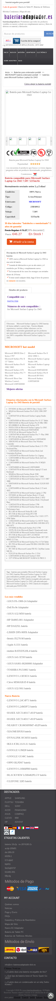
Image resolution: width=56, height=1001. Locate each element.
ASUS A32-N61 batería (19, 688)
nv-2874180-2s (25, 844)
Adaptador (30, 52)
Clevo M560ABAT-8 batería (21, 682)
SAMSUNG (20, 798)
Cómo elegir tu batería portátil (37, 84)
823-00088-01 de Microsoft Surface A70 (24, 425)
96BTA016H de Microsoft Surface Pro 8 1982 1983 (28, 423)
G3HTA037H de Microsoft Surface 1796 (24, 504)
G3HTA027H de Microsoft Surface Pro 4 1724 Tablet (29, 542)
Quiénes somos (12, 904)
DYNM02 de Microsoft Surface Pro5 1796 (25, 528)
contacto (12, 281)
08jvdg (8, 876)
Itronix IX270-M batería (19, 638)
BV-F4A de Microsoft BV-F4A (20, 437)
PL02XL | (31, 45)
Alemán (17, 997)
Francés (25, 997)
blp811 (8, 864)
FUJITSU (9, 802)
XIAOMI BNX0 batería (19, 731)
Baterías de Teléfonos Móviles (18, 936)
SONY (18, 806)
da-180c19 (9, 852)
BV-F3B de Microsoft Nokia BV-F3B (23, 514)
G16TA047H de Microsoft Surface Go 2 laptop (26, 455)
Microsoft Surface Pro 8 (38, 373)
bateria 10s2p (11, 844)
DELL (7, 806)
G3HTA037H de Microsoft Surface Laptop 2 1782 (27, 493)
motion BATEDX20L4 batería (22, 651)
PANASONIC (21, 810)
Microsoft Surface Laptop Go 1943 (30, 324)
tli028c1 (8, 856)
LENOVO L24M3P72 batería (22, 706)
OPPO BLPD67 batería (18, 762)
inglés (32, 997)
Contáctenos (14, 12)
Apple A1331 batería (17, 644)
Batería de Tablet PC (26, 7)
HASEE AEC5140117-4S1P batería (25, 712)
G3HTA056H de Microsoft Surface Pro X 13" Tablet (28, 420)
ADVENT (19, 822)
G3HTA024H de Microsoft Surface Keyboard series (28, 532)
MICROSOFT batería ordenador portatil (22, 75)
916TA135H (12, 301)
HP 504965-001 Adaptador (20, 620)
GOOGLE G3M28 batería (20, 750)
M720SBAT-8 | (11, 45)
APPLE (8, 798)
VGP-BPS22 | (22, 45)
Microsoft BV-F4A (36, 375)
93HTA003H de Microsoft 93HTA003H (24, 430)
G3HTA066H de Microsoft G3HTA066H (24, 467)
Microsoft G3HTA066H (15, 384)
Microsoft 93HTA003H (37, 370)
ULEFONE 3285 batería (19, 781)
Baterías (21, 52)
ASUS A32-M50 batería (19, 613)
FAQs (7, 916)
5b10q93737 (10, 868)
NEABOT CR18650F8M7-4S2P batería (27, 725)
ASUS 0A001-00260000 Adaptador (25, 663)
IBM (17, 818)
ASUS (7, 814)
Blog (20, 61)
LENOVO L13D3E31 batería (22, 676)
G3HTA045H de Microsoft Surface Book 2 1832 (27, 497)
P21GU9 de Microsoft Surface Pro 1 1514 (24, 553)
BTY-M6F (39, 45)
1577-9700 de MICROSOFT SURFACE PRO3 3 (27, 558)
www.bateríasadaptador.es (32, 990)
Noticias (8, 908)
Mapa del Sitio (11, 924)
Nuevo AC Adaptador (14, 928)
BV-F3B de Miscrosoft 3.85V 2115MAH (24, 535)
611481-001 (10, 872)
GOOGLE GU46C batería (20, 756)
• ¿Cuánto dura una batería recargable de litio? (26, 972)
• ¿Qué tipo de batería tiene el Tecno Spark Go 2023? (26, 977)
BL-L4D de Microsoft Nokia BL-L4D (23, 511)
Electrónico (42, 52)
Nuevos (13, 52)
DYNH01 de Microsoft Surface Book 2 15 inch (26, 495)
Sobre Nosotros (10, 61)
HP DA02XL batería (17, 626)
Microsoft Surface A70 (14, 370)
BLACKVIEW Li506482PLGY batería (26, 775)
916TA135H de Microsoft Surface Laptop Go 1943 (28, 427)
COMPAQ (19, 814)
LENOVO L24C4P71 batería (21, 700)
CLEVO (8, 818)
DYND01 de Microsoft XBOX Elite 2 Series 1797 (27, 409)
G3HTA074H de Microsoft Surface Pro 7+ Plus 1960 (29, 434)
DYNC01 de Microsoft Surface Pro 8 (23, 432)
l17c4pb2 (9, 860)
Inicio (6, 52)
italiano (39, 997)
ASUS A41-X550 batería (19, 657)
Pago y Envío (11, 912)
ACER (7, 810)
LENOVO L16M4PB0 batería (22, 768)
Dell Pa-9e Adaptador (17, 607)
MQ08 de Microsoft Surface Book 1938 (23, 474)
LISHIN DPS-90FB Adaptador (22, 632)
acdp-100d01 (10, 848)
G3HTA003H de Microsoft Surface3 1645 (24, 556)
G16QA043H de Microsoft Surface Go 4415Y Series (28, 521)
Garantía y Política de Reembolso (20, 920)
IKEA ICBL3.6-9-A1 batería (21, 744)
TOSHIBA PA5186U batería (21, 669)
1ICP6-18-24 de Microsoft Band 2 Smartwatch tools (28, 530)
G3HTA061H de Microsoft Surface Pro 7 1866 (26, 476)
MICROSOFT (35, 202)
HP (6, 822)
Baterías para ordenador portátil (27, 72)
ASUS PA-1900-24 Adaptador (22, 601)
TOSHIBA (19, 802)
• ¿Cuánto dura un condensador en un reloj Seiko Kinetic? (27, 983)
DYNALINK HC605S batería (22, 737)
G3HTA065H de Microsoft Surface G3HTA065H (27, 439)
